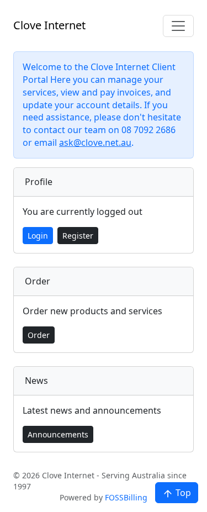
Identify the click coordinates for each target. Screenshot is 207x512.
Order (39, 335)
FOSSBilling (126, 497)
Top (182, 493)
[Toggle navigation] (178, 26)
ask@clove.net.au (95, 142)
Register (77, 235)
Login (38, 235)
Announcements (58, 434)
